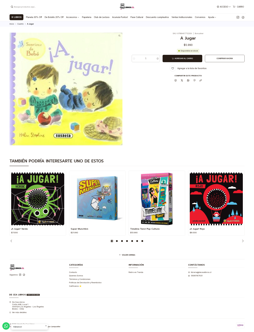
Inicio (12, 24)
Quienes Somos (76, 276)
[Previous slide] (12, 241)
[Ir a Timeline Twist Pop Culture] (156, 198)
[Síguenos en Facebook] (243, 17)
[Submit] (12, 7)
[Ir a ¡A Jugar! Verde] (37, 198)
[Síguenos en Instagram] (237, 17)
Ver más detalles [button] (19, 312)
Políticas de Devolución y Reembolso (85, 282)
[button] (16, 17)
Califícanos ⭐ (75, 286)
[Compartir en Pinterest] (194, 80)
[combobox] (26, 7)
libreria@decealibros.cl (201, 272)
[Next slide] (242, 241)
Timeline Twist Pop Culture (144, 228)
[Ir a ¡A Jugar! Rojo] (216, 198)
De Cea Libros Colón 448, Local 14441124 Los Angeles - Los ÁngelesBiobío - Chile (28, 305)
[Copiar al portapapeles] (201, 80)
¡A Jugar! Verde (19, 228)
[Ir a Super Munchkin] (97, 198)
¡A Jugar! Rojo (197, 228)
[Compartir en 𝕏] (182, 80)
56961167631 (197, 276)
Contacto (73, 272)
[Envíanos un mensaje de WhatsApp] (6, 326)
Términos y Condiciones (79, 279)
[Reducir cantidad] (134, 58)
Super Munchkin (79, 228)
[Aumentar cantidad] (158, 58)
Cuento (20, 24)
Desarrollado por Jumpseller (48, 327)
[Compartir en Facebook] (175, 80)
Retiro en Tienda (136, 272)
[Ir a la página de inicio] (127, 6)
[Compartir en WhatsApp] (188, 80)
